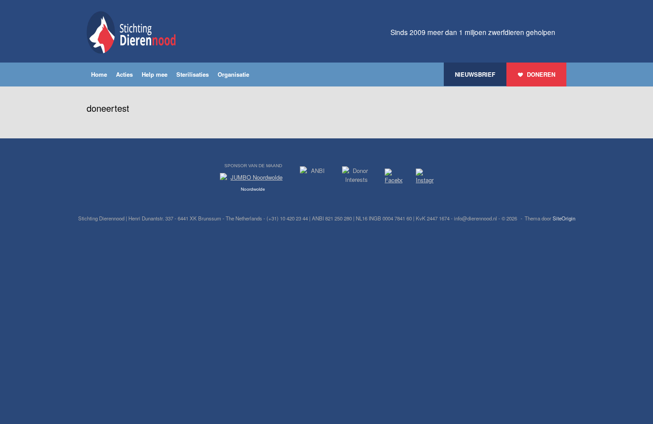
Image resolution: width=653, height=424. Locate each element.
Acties (124, 74)
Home (99, 74)
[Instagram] (425, 178)
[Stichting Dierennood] (131, 32)
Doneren (541, 74)
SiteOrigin (564, 218)
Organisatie (233, 74)
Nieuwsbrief (475, 74)
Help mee (154, 74)
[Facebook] (393, 178)
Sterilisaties (192, 74)
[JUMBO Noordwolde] (253, 179)
